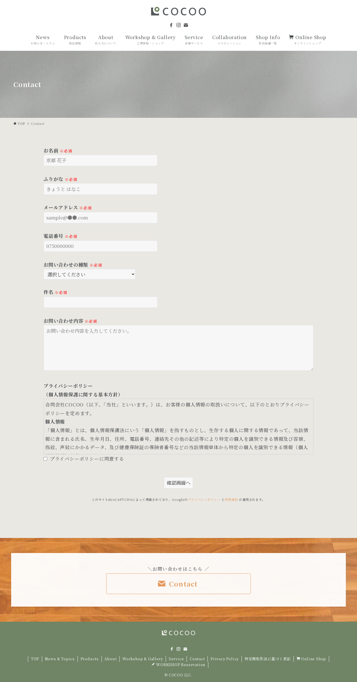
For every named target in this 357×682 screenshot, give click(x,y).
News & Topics (60, 658)
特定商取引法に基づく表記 (268, 658)
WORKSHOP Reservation (180, 664)
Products (90, 658)
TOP (35, 658)
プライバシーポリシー (204, 499)
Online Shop (313, 658)
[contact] (186, 25)
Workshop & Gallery (142, 658)
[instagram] (178, 25)
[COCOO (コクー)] (178, 11)
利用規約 (231, 499)
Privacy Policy (225, 658)
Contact (197, 658)
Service (176, 658)
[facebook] (171, 25)
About (110, 658)
